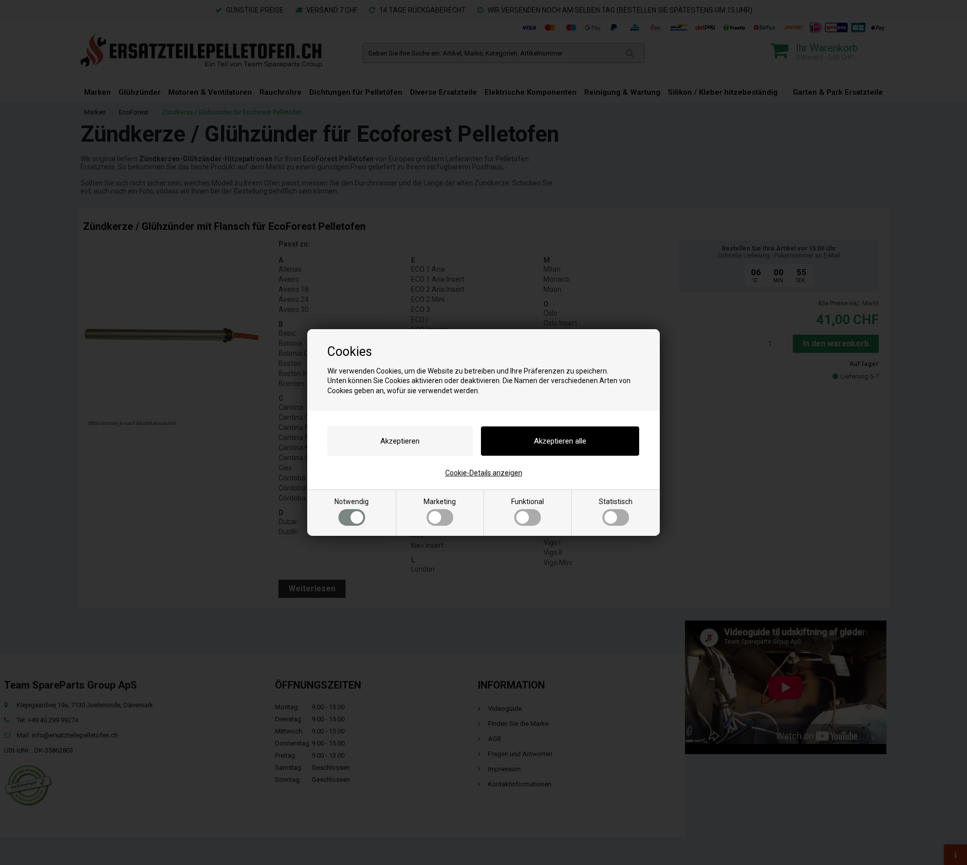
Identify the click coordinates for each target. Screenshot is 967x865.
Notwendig (351, 502)
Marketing (440, 502)
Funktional (527, 502)
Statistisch (616, 502)
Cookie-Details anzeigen (483, 473)
